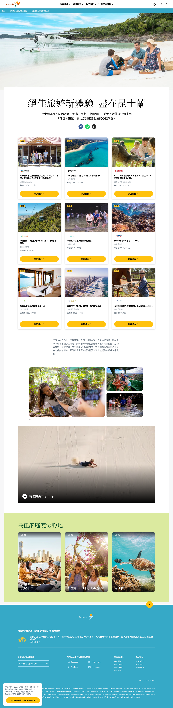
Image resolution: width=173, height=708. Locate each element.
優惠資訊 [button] (64, 4)
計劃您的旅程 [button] (104, 4)
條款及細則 (118, 664)
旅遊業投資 (140, 667)
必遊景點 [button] (77, 4)
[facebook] (80, 126)
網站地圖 (117, 670)
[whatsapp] (87, 126)
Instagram (97, 662)
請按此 (28, 694)
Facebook (75, 662)
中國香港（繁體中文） (28, 663)
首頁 (3, 11)
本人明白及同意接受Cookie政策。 (22, 700)
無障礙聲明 (118, 667)
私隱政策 (117, 661)
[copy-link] (94, 126)
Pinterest (96, 667)
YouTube (74, 667)
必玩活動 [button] (90, 4)
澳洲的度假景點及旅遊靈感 (18, 11)
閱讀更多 (34, 641)
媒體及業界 (140, 661)
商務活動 (139, 664)
